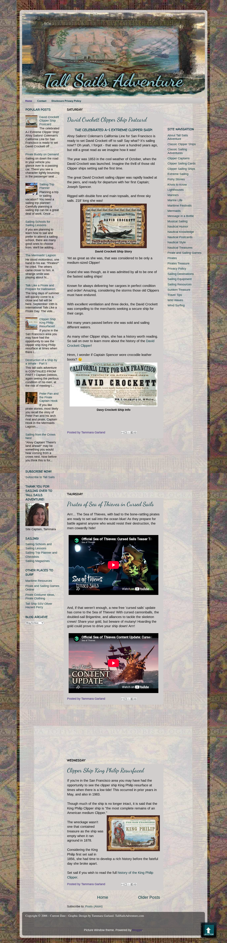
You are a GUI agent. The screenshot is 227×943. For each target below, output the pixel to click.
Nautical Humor (178, 226)
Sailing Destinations (181, 274)
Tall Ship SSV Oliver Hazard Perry (38, 605)
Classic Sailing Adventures (177, 151)
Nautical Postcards (180, 237)
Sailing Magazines (37, 561)
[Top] (208, 931)
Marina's (173, 195)
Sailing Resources (180, 284)
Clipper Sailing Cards (182, 163)
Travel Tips (175, 295)
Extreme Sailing (178, 174)
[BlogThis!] (125, 432)
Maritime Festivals (180, 205)
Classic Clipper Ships (182, 144)
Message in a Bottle (181, 216)
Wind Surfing (176, 305)
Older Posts (149, 897)
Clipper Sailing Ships (181, 168)
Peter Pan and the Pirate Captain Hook (48, 397)
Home (28, 100)
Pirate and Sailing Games (184, 252)
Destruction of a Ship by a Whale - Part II (41, 361)
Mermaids (174, 211)
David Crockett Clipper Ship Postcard (107, 119)
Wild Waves (175, 300)
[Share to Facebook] (132, 432)
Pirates (172, 258)
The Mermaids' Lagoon (40, 255)
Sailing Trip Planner (46, 186)
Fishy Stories (176, 179)
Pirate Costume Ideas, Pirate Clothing (40, 596)
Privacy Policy (177, 268)
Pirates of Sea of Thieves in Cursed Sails (110, 504)
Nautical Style (177, 242)
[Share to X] (128, 432)
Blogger (137, 930)
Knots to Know (177, 184)
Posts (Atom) (94, 906)
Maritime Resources (38, 580)
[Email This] (122, 432)
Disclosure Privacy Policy (66, 100)
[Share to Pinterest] (135, 432)
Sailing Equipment (180, 279)
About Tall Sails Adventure (178, 137)
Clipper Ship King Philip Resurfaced (105, 770)
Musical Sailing (177, 221)
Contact (41, 100)
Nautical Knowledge (181, 232)
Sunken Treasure (179, 289)
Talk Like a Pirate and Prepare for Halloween (40, 287)
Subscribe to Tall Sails (40, 477)
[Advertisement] (113, 465)
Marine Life (175, 200)
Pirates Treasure (178, 263)
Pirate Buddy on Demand (42, 154)
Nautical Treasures (180, 247)
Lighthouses (176, 189)
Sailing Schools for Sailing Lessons (37, 223)
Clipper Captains (179, 158)
